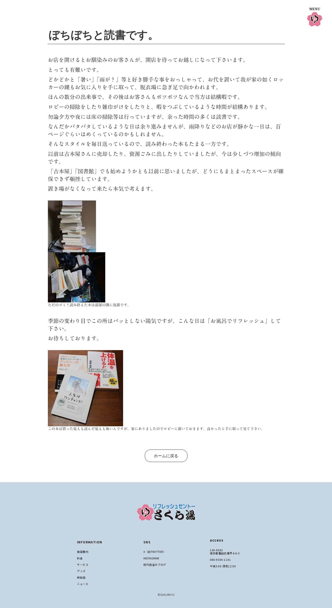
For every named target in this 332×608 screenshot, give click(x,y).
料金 (80, 558)
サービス (82, 564)
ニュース (82, 584)
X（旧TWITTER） (154, 552)
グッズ (81, 571)
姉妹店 (81, 577)
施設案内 (82, 552)
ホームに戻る (166, 456)
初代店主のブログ (154, 564)
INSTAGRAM (151, 558)
